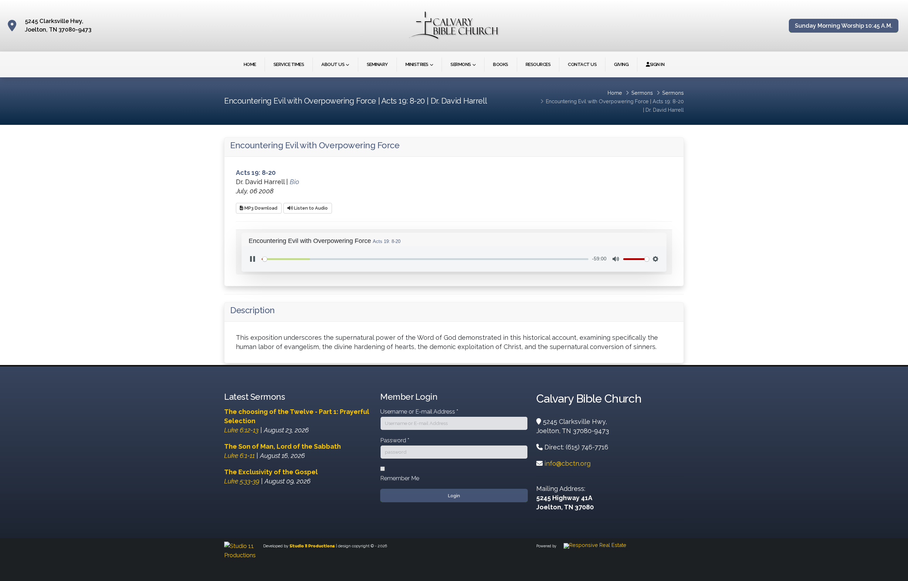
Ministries (416, 64)
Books (500, 64)
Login (454, 495)
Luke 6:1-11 (239, 455)
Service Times (288, 64)
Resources (538, 64)
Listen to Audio (310, 208)
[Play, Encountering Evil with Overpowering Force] (252, 259)
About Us (332, 64)
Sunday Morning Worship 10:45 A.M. (843, 25)
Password (394, 440)
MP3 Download (260, 208)
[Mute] (615, 259)
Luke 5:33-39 (241, 481)
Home (250, 64)
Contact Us (582, 64)
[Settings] (655, 259)
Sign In (657, 64)
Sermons (460, 64)
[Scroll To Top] (895, 573)
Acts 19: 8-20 (668, 101)
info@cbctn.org (567, 463)
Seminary (377, 64)
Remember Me (399, 478)
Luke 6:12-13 (241, 430)
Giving (621, 64)
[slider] (425, 259)
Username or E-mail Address (419, 411)
